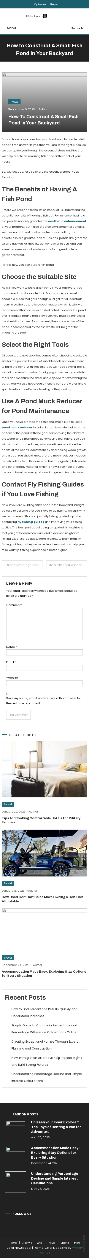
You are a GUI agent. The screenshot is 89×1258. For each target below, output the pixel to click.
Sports (64, 1242)
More (77, 1242)
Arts (39, 1242)
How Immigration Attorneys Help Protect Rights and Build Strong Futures (46, 1061)
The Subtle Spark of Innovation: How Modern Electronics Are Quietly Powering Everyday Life (68, 565)
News (54, 4)
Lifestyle (27, 1242)
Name (11, 647)
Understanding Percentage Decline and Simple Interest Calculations (46, 1077)
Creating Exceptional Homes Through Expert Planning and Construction (44, 1045)
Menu (11, 28)
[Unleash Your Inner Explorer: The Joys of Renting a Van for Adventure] (15, 1130)
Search (77, 28)
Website (12, 678)
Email (11, 662)
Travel (14, 102)
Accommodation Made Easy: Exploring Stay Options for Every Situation (55, 1152)
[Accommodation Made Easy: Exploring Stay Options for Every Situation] (15, 1156)
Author (43, 109)
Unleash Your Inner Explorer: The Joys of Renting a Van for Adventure (56, 1127)
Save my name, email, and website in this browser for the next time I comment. (43, 700)
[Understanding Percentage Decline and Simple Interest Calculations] (15, 1182)
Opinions (40, 4)
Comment (14, 605)
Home (13, 1242)
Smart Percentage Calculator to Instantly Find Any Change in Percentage (25, 565)
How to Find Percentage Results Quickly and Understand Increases (44, 1012)
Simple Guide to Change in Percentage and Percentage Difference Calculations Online (44, 1028)
